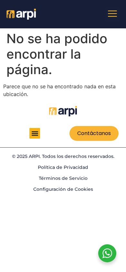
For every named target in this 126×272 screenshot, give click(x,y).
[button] (34, 133)
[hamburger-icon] (112, 14)
